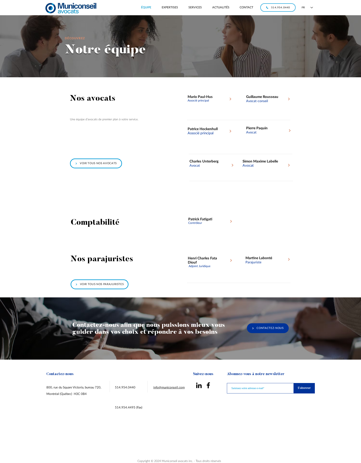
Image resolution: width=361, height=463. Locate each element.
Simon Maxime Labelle (260, 161)
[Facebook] (208, 385)
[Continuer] (230, 99)
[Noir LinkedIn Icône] (199, 385)
